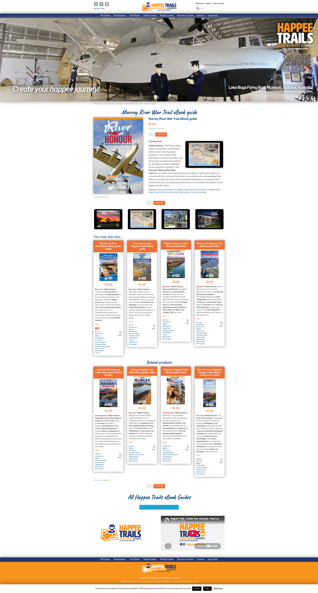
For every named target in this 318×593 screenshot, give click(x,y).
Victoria (193, 192)
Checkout (199, 4)
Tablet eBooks (184, 192)
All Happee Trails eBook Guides (159, 497)
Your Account (155, 578)
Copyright (157, 582)
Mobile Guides (167, 16)
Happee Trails (99, 9)
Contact (200, 16)
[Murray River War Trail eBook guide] (118, 156)
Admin (196, 582)
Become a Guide (185, 16)
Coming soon (162, 190)
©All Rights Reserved (129, 582)
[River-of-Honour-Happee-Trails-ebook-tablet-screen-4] (210, 219)
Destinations (120, 16)
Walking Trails (133, 342)
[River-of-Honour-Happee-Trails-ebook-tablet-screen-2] (108, 219)
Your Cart (176, 578)
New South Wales (200, 190)
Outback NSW (200, 337)
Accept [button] (196, 589)
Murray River (188, 190)
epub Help (213, 16)
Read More (217, 589)
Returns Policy (185, 582)
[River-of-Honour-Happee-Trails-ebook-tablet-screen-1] (142, 219)
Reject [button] (207, 589)
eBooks (180, 190)
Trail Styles (134, 16)
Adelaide (97, 454)
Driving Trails (172, 190)
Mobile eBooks (200, 465)
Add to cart (161, 134)
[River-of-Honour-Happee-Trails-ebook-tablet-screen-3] (176, 219)
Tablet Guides (150, 16)
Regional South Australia (121, 104)
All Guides (105, 16)
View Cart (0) (218, 4)
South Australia (104, 104)
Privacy (175, 582)
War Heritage (201, 192)
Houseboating (99, 338)
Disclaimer (166, 582)
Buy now (97, 331)
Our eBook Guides (213, 190)
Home (208, 4)
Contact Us (144, 578)
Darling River (200, 324)
